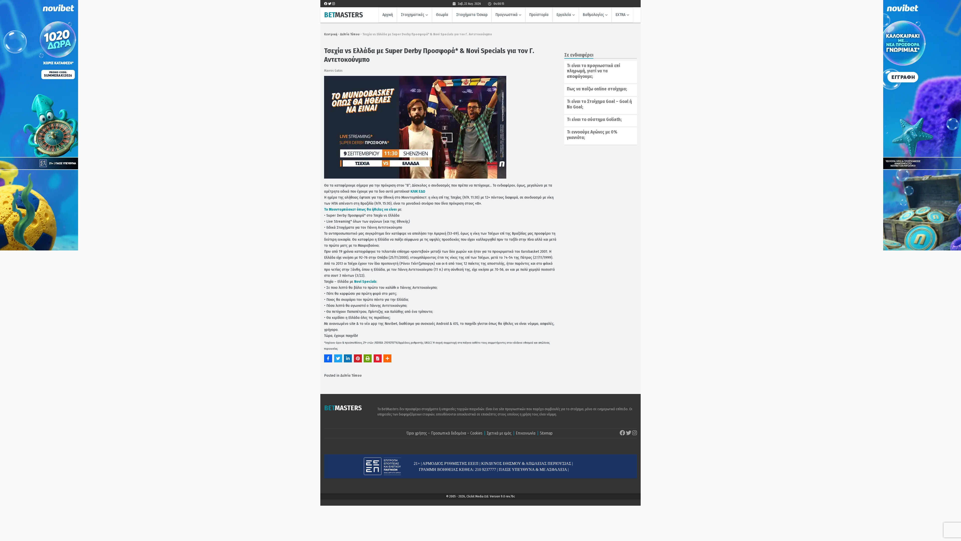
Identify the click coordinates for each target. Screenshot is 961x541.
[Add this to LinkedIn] (348, 358)
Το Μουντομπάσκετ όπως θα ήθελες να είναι (360, 209)
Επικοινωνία (526, 433)
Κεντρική (330, 34)
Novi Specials (365, 281)
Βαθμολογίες (593, 14)
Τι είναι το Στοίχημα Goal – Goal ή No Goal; (599, 104)
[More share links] (387, 358)
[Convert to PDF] (378, 358)
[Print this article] (368, 358)
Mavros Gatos (333, 70)
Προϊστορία (539, 14)
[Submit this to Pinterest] (358, 358)
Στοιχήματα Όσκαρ (472, 14)
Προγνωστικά (507, 14)
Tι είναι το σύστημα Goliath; (594, 119)
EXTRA (620, 14)
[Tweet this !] (338, 358)
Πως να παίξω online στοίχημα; (597, 89)
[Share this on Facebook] (328, 358)
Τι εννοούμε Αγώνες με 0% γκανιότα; (592, 134)
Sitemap (546, 433)
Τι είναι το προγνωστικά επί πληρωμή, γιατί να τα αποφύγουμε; (593, 71)
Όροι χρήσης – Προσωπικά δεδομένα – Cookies (444, 433)
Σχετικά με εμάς (499, 433)
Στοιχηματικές (412, 14)
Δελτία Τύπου (350, 34)
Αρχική (387, 14)
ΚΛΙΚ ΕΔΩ (417, 191)
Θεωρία (442, 14)
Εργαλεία (564, 14)
